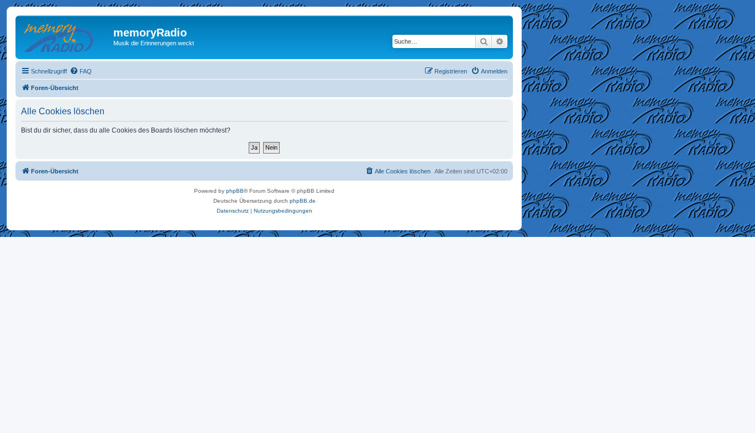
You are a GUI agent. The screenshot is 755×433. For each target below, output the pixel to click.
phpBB (235, 191)
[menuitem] (81, 71)
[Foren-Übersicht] (65, 36)
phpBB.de (303, 201)
